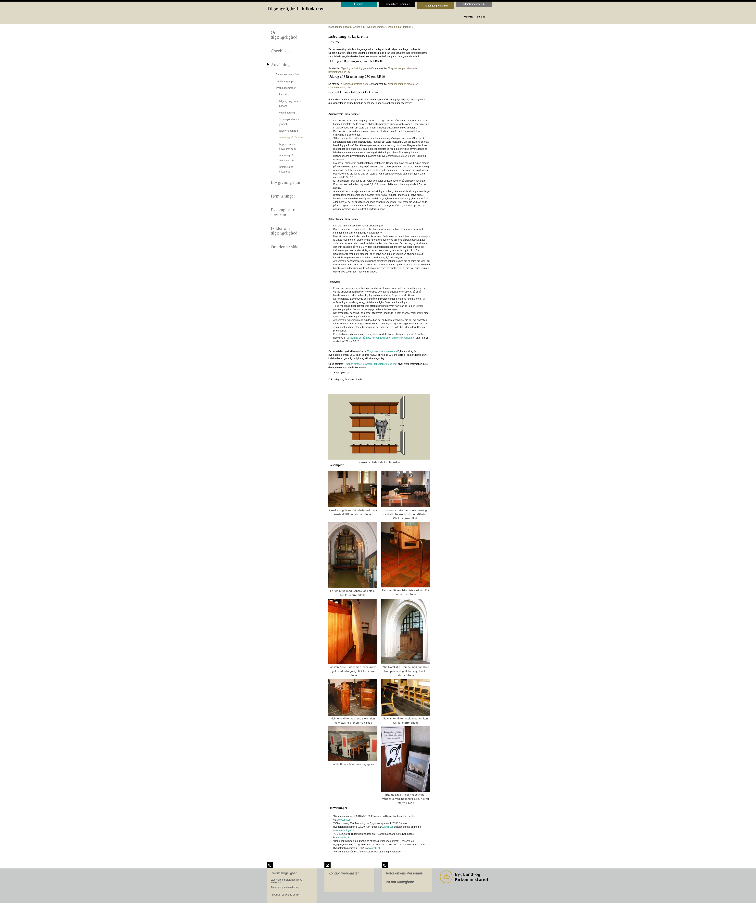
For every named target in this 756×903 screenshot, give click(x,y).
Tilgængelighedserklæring (285, 887)
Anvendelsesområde (287, 74)
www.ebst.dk (343, 819)
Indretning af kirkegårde (286, 169)
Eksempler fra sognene (283, 212)
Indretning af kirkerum (291, 137)
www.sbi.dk (387, 826)
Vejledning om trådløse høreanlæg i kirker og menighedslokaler (381, 337)
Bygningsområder (286, 87)
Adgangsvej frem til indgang (290, 103)
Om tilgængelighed (284, 34)
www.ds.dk (343, 837)
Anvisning (280, 64)
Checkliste (280, 51)
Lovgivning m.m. (287, 182)
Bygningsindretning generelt (289, 122)
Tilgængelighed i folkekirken (296, 8)
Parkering (284, 94)
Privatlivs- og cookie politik (285, 894)
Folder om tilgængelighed (284, 230)
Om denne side (284, 246)
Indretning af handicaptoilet (286, 158)
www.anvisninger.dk (344, 830)
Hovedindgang (287, 112)
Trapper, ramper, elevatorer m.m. (288, 146)
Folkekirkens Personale (404, 873)
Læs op (481, 16)
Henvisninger (283, 196)
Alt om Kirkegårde (400, 882)
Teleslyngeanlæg (288, 130)
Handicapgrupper (285, 81)
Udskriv (468, 16)
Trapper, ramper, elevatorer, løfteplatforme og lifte (370, 364)
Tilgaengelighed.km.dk (338, 27)
